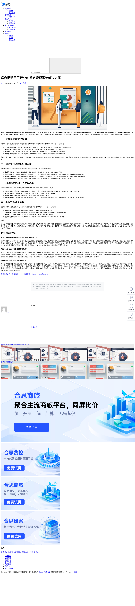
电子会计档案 (9, 25)
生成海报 (33, 327)
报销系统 (8, 15)
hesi (2, 83)
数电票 (11, 11)
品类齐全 (12, 21)
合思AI (7, 566)
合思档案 (8, 560)
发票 (23, 552)
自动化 (27, 552)
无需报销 (12, 17)
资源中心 (8, 33)
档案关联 (12, 29)
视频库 (11, 36)
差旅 (6, 552)
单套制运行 (13, 27)
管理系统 (18, 552)
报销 (2, 552)
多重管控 (12, 23)
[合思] (6, 5)
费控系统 (8, 9)
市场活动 (12, 40)
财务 (32, 552)
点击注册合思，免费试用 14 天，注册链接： (16, 274)
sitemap (41, 572)
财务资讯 (23, 83)
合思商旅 (8, 558)
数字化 (36, 552)
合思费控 (8, 556)
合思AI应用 (9, 568)
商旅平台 (8, 19)
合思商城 (8, 564)
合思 (75, 572)
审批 (13, 552)
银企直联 (12, 13)
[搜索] (65, 66)
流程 (9, 552)
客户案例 (8, 31)
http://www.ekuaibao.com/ (40, 274)
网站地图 (47, 572)
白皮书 (11, 38)
